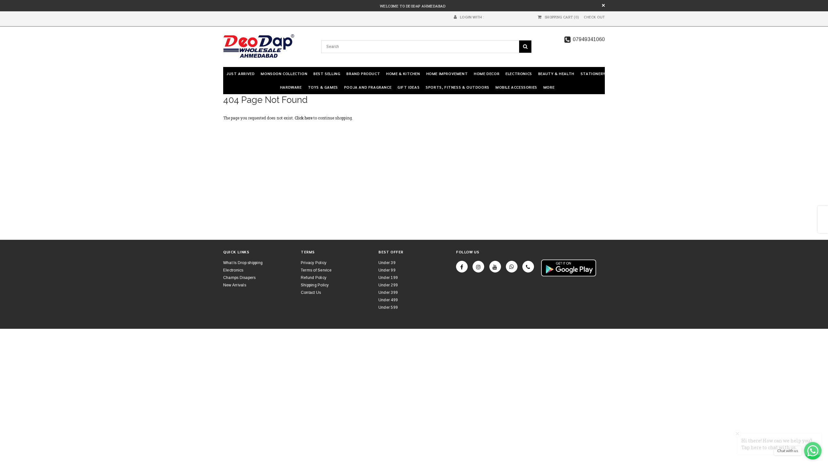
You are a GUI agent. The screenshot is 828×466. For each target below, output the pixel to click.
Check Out (594, 17)
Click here (304, 117)
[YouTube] (495, 266)
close (603, 5)
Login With (471, 17)
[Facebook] (462, 266)
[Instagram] (478, 266)
